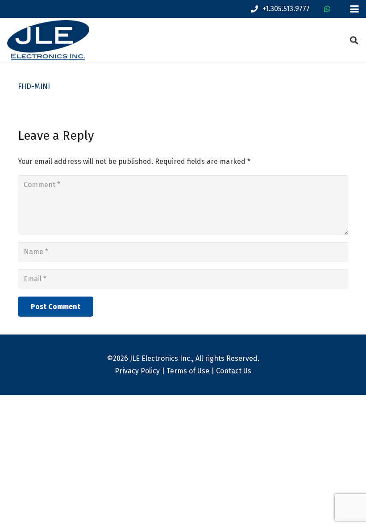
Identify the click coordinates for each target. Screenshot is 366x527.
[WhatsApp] (327, 9)
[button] (354, 8)
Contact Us (233, 371)
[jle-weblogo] (48, 40)
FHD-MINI (34, 86)
